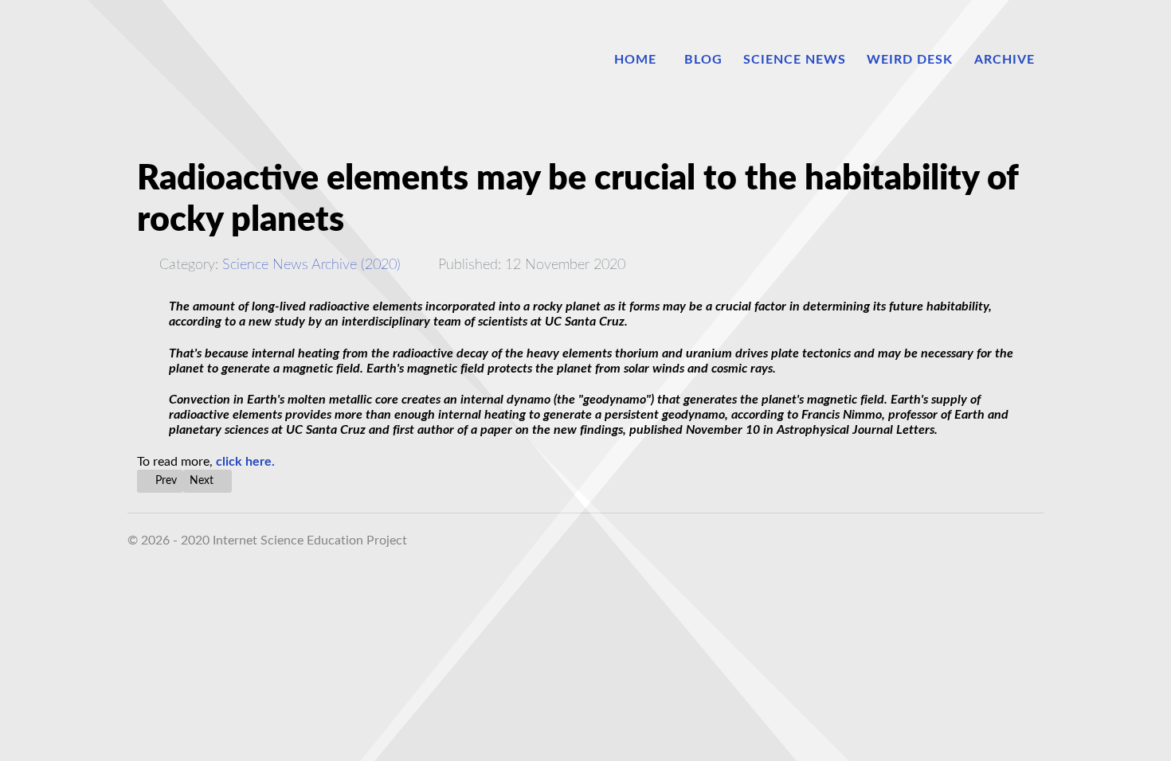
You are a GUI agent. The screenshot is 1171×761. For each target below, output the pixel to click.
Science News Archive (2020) (311, 264)
